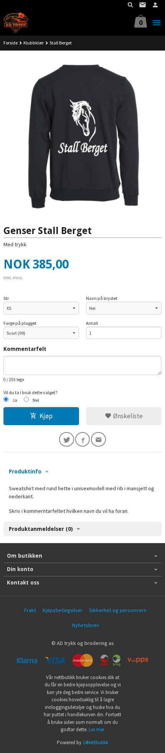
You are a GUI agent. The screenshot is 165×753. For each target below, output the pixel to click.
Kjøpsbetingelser (62, 610)
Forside (10, 43)
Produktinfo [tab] (25, 471)
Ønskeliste (127, 416)
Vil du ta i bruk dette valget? (30, 392)
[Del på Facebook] (82, 439)
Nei (36, 400)
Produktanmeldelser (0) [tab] (41, 529)
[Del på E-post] (98, 439)
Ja (14, 400)
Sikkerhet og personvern (118, 610)
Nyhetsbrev (85, 625)
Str (6, 298)
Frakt (30, 610)
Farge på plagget (19, 323)
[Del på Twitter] (66, 439)
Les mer (96, 729)
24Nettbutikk (95, 742)
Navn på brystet (101, 298)
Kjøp (46, 416)
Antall (92, 323)
